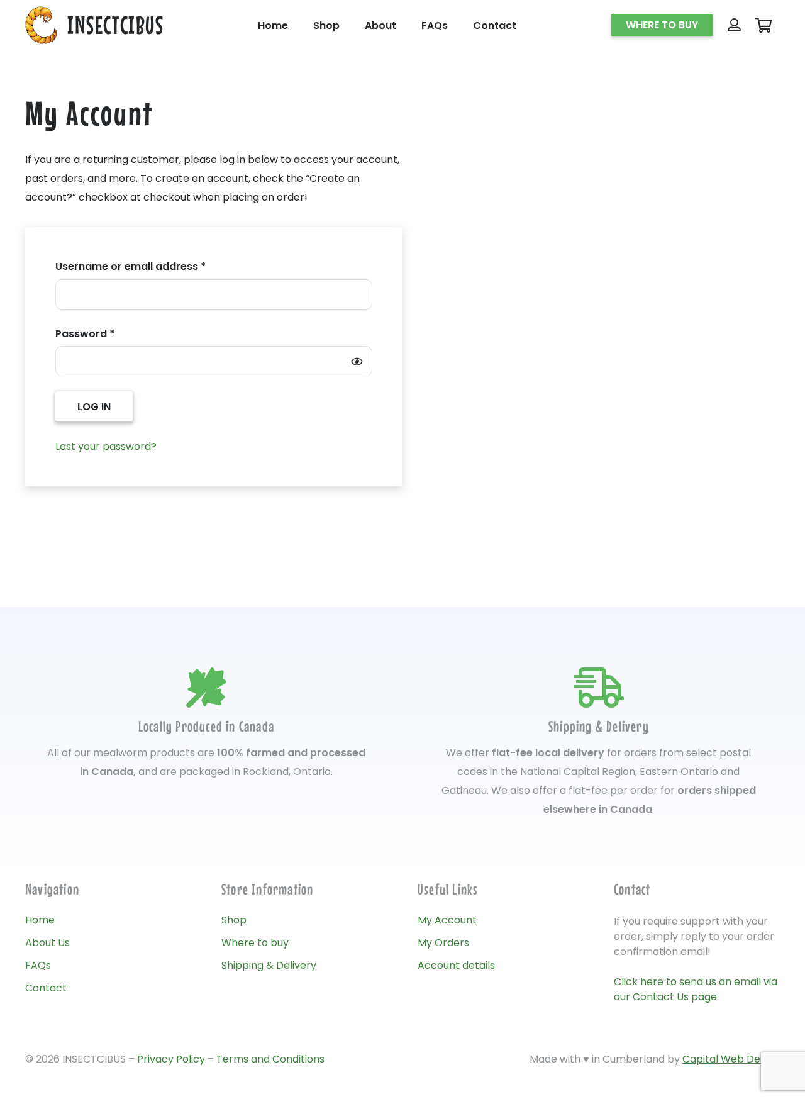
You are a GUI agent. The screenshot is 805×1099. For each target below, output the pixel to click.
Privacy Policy (171, 1059)
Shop (234, 920)
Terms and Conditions (270, 1059)
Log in (94, 406)
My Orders (443, 942)
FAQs (38, 965)
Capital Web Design (731, 1059)
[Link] (734, 25)
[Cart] (763, 25)
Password (107, 333)
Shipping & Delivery (268, 965)
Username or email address (153, 266)
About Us (47, 942)
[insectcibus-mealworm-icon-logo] (41, 25)
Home (40, 920)
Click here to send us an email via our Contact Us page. (695, 989)
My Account (447, 920)
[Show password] (356, 361)
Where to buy (255, 942)
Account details (456, 965)
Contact (46, 988)
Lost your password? (106, 446)
